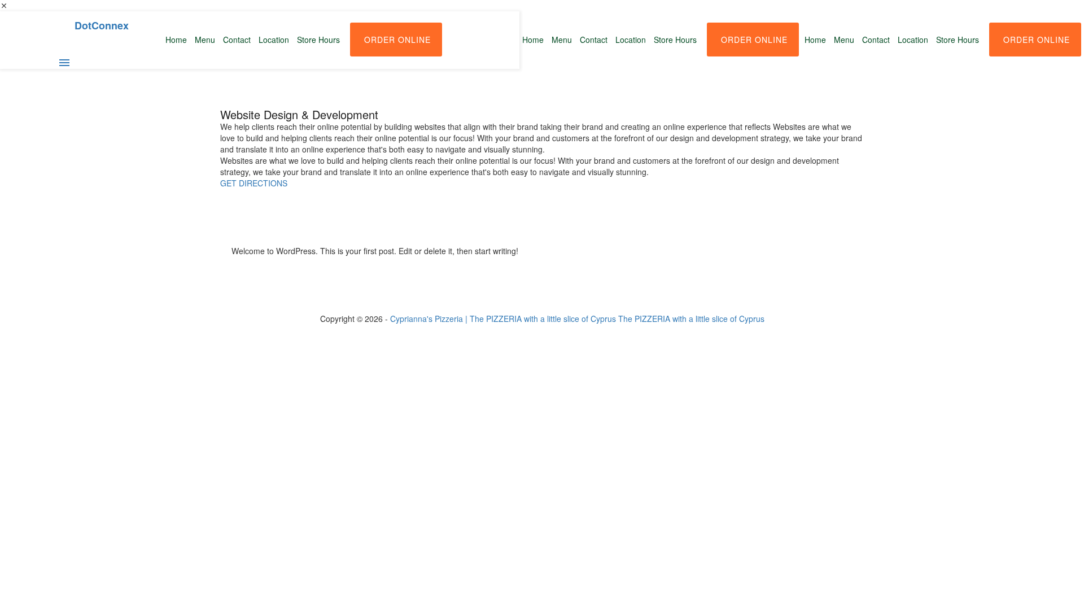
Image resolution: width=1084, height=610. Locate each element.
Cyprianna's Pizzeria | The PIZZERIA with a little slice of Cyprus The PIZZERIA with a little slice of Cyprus (577, 318)
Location (913, 39)
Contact (876, 39)
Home (815, 39)
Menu (844, 39)
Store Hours (957, 39)
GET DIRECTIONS (253, 183)
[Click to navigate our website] (64, 65)
